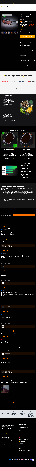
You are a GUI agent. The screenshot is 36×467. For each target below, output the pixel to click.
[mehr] (33, 32)
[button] (22, 21)
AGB (2, 441)
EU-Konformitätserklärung (7, 440)
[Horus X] (4, 6)
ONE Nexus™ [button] (7, 307)
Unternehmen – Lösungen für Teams (8, 446)
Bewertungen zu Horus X (23, 427)
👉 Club (14, 3)
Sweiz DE (26, 439)
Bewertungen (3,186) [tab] (9, 220)
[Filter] (2, 223)
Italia (21, 444)
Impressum (4, 443)
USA (21, 448)
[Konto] (29, 6)
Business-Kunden (24, 3)
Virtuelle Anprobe (8, 14)
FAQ (20, 430)
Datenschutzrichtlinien (6, 438)
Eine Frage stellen (24, 216)
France (21, 435)
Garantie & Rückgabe (6, 437)
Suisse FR (21, 439)
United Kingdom (23, 446)
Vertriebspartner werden (6, 444)
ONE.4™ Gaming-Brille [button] (8, 246)
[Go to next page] (24, 331)
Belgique (21, 437)
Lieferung (3, 435)
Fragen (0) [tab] (26, 220)
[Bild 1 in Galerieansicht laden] (9, 22)
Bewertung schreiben (24, 214)
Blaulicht (20, 423)
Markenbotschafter (18, 3)
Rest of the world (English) (25, 450)
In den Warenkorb (27, 36)
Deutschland (22, 441)
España (21, 443)
